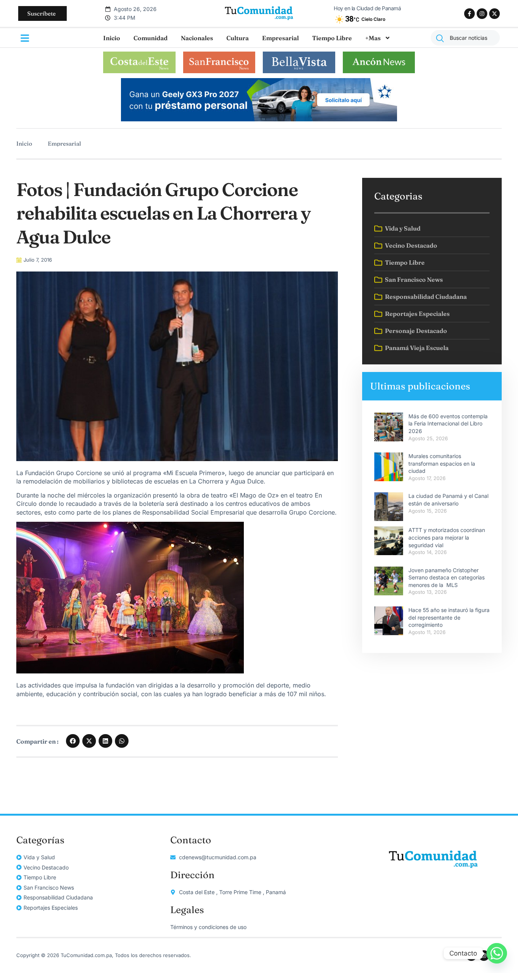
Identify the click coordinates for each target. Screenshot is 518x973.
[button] (73, 741)
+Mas (373, 38)
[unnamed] (259, 119)
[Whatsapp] (497, 953)
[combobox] (465, 38)
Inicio (111, 38)
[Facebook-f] (469, 13)
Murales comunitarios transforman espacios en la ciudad (441, 463)
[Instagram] (482, 13)
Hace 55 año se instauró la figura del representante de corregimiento (449, 617)
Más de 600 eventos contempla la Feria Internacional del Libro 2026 (448, 423)
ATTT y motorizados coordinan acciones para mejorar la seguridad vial (446, 537)
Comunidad (150, 38)
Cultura (237, 38)
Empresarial (280, 38)
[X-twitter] (494, 13)
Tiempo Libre (332, 38)
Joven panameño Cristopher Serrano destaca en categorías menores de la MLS (446, 577)
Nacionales (197, 38)
